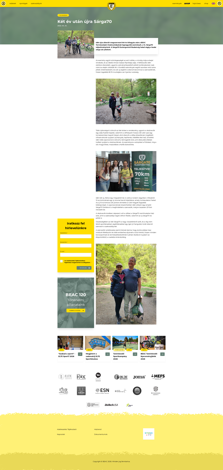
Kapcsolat (61, 434)
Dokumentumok (100, 434)
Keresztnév (64, 242)
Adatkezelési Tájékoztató (66, 429)
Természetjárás (63, 15)
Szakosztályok (36, 3)
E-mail (62, 251)
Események (177, 3)
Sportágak (23, 3)
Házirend (97, 429)
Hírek (187, 3)
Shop (206, 3)
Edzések (13, 3)
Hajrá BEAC (197, 3)
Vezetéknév (64, 233)
